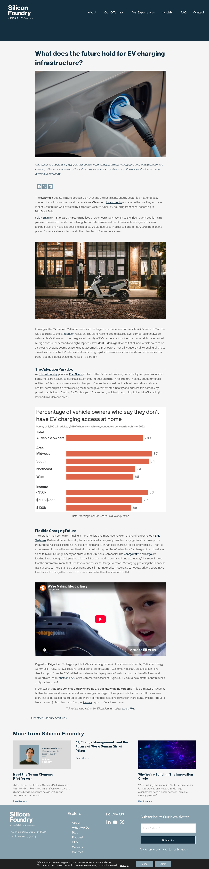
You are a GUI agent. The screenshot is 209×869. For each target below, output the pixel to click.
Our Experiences (144, 12)
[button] (39, 186)
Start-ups (61, 718)
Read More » (20, 801)
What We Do (81, 827)
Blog (75, 832)
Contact (199, 12)
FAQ (184, 12)
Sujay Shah (42, 217)
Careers (78, 847)
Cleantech (37, 718)
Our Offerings (114, 12)
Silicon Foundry (48, 374)
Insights (167, 12)
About (92, 12)
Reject (163, 864)
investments (114, 202)
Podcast (78, 837)
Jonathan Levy (66, 677)
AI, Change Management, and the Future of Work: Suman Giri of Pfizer (102, 746)
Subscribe (168, 840)
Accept (144, 864)
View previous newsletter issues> (164, 849)
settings (124, 865)
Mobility (49, 718)
